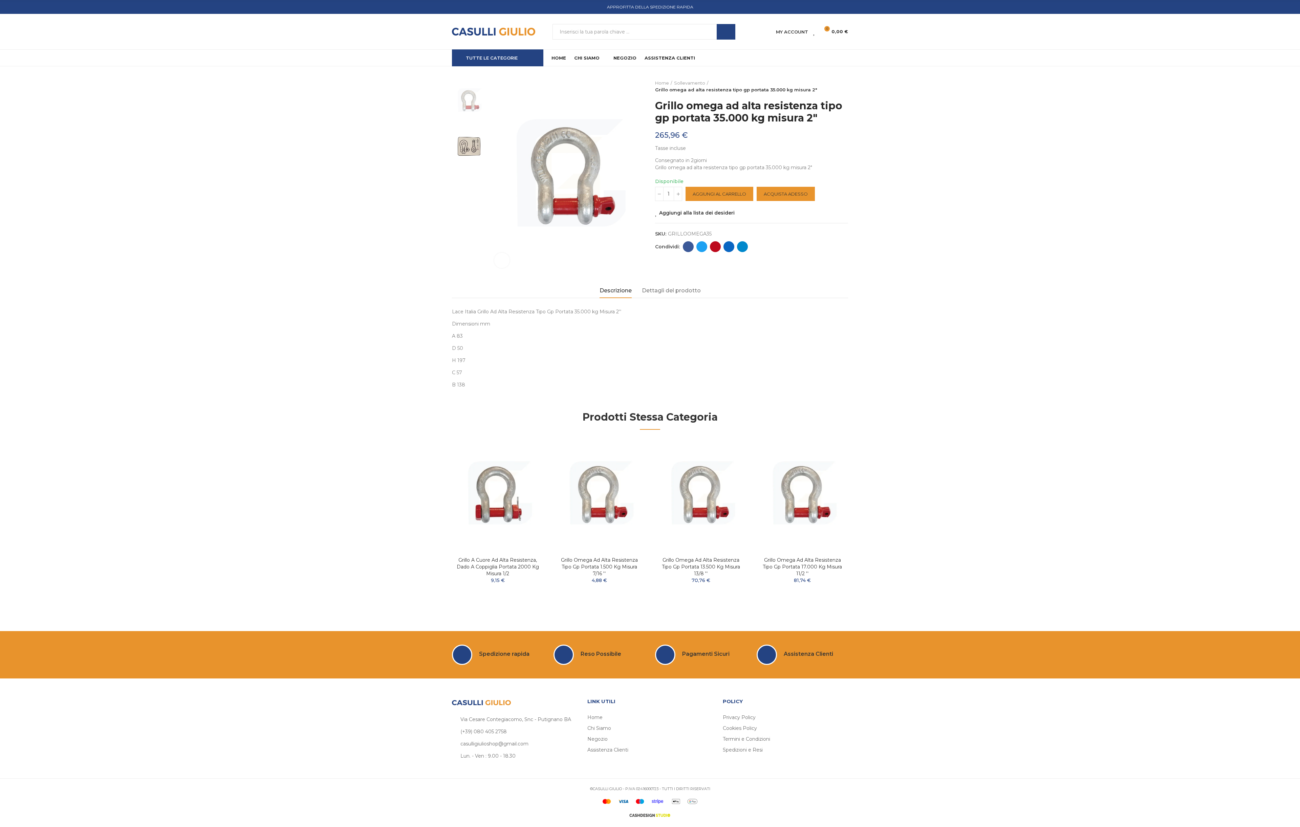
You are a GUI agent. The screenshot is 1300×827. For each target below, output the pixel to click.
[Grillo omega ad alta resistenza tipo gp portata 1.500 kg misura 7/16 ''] (599, 495)
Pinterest (715, 246)
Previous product (826, 86)
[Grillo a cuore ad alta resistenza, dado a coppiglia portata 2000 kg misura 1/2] (497, 495)
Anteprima (526, 464)
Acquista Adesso (786, 194)
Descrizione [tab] (616, 290)
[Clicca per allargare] (502, 260)
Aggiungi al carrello (719, 194)
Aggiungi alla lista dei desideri (697, 213)
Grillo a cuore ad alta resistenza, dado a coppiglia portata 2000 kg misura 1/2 (498, 567)
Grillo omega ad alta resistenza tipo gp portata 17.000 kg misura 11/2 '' (802, 567)
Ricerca (726, 32)
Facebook (688, 246)
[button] (433, 522)
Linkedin (728, 246)
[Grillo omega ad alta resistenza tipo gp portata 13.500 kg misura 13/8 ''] (700, 495)
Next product (843, 86)
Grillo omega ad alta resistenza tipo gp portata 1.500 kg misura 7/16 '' (599, 567)
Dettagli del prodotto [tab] (671, 290)
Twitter (701, 246)
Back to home (834, 86)
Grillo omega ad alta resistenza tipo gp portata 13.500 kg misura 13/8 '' (701, 567)
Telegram (742, 246)
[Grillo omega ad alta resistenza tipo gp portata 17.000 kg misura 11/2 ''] (802, 495)
